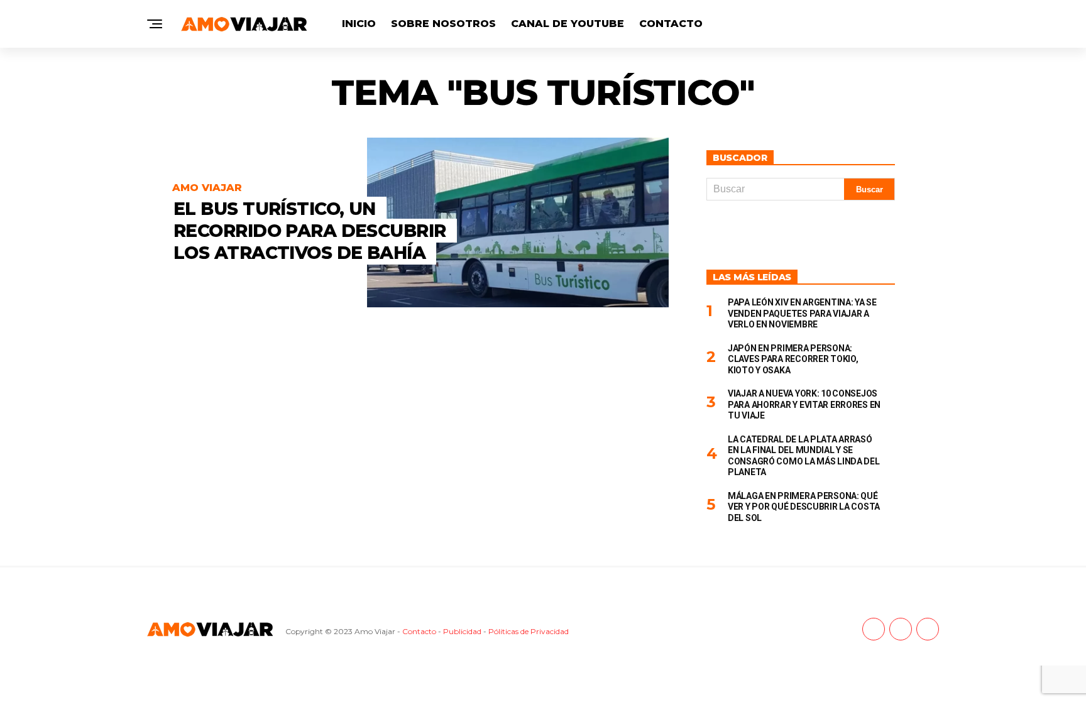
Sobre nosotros (443, 24)
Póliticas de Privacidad (528, 631)
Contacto (671, 24)
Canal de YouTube (567, 24)
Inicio (359, 24)
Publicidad (462, 631)
